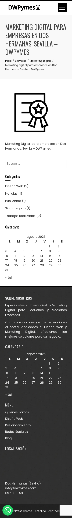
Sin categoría (15, 208)
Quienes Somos (17, 412)
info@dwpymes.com (20, 488)
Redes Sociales (16, 432)
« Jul (8, 277)
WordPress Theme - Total (25, 511)
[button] (7, 510)
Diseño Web (14, 186)
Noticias (11, 193)
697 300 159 (14, 493)
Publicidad (13, 201)
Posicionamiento (18, 425)
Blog (8, 438)
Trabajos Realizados (20, 216)
